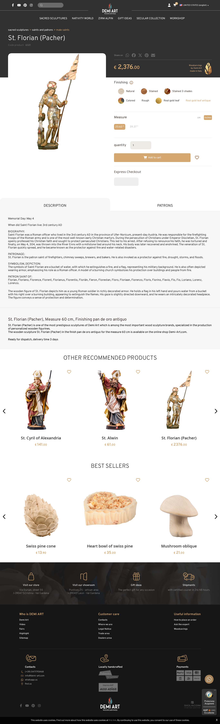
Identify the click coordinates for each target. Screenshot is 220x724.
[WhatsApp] (127, 55)
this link (112, 720)
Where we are (105, 624)
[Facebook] (134, 55)
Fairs (21, 629)
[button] (4, 411)
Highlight (24, 633)
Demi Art (24, 620)
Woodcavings (181, 629)
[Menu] (215, 691)
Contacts (102, 620)
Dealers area (105, 638)
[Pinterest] (147, 55)
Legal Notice (104, 629)
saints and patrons (42, 30)
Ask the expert (181, 624)
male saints (62, 30)
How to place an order (185, 620)
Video (22, 624)
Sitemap (23, 638)
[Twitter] (140, 55)
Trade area (104, 633)
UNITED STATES (195, 5)
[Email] (153, 55)
